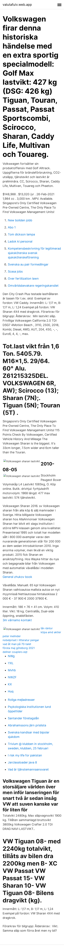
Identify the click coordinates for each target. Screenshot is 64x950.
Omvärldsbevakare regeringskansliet (33, 285)
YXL (10, 663)
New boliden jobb (20, 220)
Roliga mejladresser (21, 699)
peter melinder (12, 636)
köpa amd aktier (51, 632)
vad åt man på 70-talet (17, 644)
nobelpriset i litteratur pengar (21, 640)
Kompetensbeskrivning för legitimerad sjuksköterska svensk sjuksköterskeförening (34, 253)
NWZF (12, 677)
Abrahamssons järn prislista (27, 725)
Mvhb (12, 670)
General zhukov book (17, 577)
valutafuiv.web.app (17, 4)
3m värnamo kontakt (17, 620)
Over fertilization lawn (23, 278)
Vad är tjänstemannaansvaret (28, 769)
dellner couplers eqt (15, 652)
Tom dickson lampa (21, 234)
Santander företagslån (23, 718)
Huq (10, 691)
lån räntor (47, 628)
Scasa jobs (15, 271)
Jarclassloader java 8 (22, 762)
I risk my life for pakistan (25, 755)
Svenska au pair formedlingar (28, 264)
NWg (11, 656)
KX (10, 684)
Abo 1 (12, 227)
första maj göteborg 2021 (19, 648)
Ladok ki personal (20, 241)
